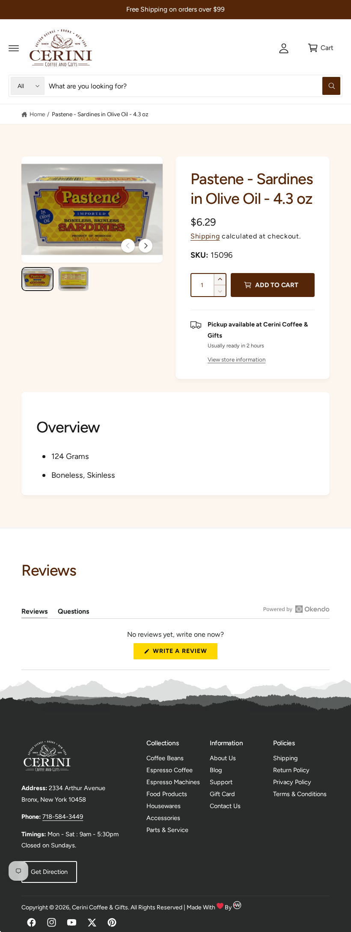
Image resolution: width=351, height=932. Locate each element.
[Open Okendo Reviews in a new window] (296, 609)
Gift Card (222, 794)
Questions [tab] (73, 612)
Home (37, 114)
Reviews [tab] (34, 612)
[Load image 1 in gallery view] (37, 279)
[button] (13, 47)
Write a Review (182, 653)
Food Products (166, 794)
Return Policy (291, 770)
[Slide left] (128, 246)
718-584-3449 (62, 816)
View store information (236, 359)
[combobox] (194, 86)
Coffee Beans (165, 758)
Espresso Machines (173, 782)
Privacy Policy (292, 782)
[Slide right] (145, 246)
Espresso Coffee (169, 770)
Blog (216, 770)
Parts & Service (167, 830)
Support (221, 782)
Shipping (205, 236)
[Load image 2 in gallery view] (74, 279)
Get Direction (49, 872)
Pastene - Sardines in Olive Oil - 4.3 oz (100, 114)
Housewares (163, 806)
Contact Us (225, 806)
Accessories (163, 818)
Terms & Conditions (300, 794)
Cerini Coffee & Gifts (100, 907)
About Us (223, 758)
